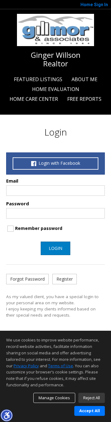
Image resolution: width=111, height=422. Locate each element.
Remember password (38, 228)
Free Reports (84, 99)
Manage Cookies (54, 397)
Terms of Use (60, 366)
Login (55, 248)
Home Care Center (34, 99)
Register (64, 279)
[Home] (55, 29)
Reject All (91, 397)
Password (17, 203)
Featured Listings (38, 79)
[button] (6, 415)
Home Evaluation (55, 89)
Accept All (89, 410)
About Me (84, 79)
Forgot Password (27, 279)
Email (12, 181)
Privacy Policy (26, 366)
